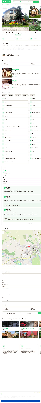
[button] (29, 247)
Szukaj (37, 1)
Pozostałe (32, 95)
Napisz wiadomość (12, 313)
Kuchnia (4, 95)
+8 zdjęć (3, 88)
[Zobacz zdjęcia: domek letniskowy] (7, 73)
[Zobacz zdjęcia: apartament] (7, 84)
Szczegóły (14, 76)
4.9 (18, 34)
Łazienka (11, 95)
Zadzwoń (29, 313)
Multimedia (25, 95)
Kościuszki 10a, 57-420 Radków (8, 34)
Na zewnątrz (17, 95)
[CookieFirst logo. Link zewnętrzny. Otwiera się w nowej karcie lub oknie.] (1, 393)
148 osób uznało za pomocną (9, 216)
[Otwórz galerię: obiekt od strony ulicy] (15, 18)
